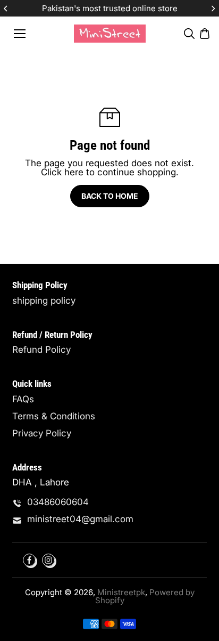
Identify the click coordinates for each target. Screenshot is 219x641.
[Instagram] (48, 560)
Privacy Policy (41, 433)
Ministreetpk (121, 592)
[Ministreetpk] (110, 33)
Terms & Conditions (53, 416)
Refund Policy (41, 349)
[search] (189, 33)
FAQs (23, 399)
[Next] (212, 8)
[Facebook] (29, 560)
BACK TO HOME (109, 195)
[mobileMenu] (19, 33)
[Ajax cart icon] (204, 33)
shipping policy (43, 300)
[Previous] (6, 8)
